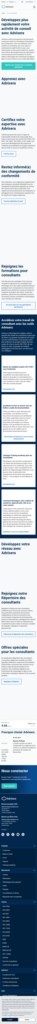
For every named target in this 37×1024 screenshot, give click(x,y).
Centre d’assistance (10, 995)
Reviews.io (33, 725)
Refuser (27, 1019)
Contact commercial (10, 982)
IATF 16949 (7, 954)
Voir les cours (9, 154)
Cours (5, 858)
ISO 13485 (6, 925)
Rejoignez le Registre (11, 681)
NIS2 (4, 939)
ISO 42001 (6, 910)
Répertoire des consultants (12, 897)
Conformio (6, 850)
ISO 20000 (6, 932)
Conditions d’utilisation (11, 986)
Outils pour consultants (11, 978)
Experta (5, 861)
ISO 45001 (6, 921)
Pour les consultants (10, 961)
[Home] (6, 7)
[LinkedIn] (2, 834)
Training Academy (9, 865)
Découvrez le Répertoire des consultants (18, 634)
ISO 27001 (6, 906)
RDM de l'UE (7, 950)
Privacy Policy (5, 1009)
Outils (5, 886)
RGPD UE (6, 947)
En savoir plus (9, 389)
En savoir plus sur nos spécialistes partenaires (18, 306)
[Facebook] (12, 834)
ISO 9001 (6, 914)
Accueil (3, 13)
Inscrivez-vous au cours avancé (16, 532)
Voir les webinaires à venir (13, 201)
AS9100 (5, 958)
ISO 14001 (6, 917)
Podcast (5, 889)
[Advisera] (8, 798)
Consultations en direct (11, 893)
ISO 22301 (6, 936)
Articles (5, 875)
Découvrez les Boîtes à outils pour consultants (18, 438)
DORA (5, 943)
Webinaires (7, 878)
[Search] (22, 2)
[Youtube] (18, 834)
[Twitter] (7, 834)
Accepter (9, 1019)
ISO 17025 (6, 928)
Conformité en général (10, 965)
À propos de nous (9, 975)
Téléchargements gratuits (12, 882)
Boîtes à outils (7, 854)
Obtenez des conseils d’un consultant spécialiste (18, 66)
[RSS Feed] (23, 834)
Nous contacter (9, 786)
